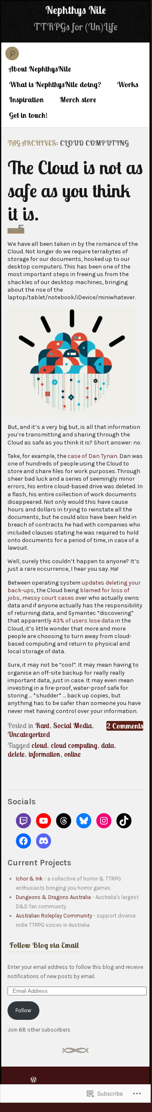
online (72, 754)
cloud (39, 745)
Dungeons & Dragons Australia (53, 897)
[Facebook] (23, 841)
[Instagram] (103, 820)
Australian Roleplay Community (54, 915)
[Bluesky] (83, 820)
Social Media (72, 725)
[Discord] (43, 841)
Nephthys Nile (75, 9)
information (44, 754)
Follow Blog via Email (44, 945)
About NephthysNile (40, 69)
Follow (23, 1010)
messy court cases (48, 597)
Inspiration (26, 99)
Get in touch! (28, 115)
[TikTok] (123, 820)
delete (16, 754)
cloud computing (74, 745)
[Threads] (63, 820)
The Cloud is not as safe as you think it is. (75, 190)
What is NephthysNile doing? (55, 84)
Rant (42, 725)
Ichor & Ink (29, 878)
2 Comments (124, 726)
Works (127, 84)
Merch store (77, 99)
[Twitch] (23, 820)
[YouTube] (43, 820)
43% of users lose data (83, 620)
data (107, 745)
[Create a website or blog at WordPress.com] (33, 1079)
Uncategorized (29, 734)
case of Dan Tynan (92, 456)
